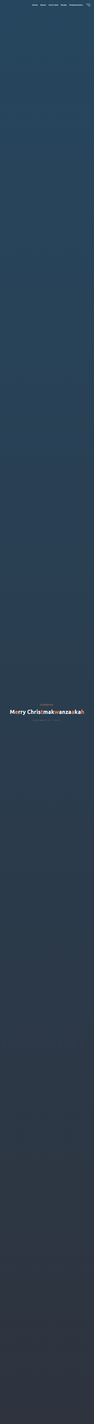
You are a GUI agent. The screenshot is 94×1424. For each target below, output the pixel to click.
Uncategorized (46, 704)
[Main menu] (88, 5)
